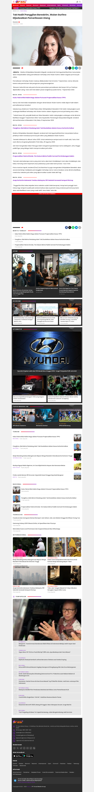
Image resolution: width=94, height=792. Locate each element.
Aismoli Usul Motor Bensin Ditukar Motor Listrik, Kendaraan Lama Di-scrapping (63, 398)
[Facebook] (66, 68)
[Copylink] (79, 68)
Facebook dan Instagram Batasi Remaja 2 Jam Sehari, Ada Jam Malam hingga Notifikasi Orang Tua (46, 518)
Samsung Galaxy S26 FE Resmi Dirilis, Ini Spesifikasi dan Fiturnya (34, 523)
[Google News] (34, 748)
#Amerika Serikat (42, 425)
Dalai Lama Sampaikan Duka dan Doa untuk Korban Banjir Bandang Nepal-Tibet (62, 560)
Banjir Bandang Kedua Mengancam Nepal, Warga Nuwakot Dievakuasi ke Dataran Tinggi (42, 456)
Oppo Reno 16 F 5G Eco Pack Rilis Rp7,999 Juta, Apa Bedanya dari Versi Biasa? (44, 652)
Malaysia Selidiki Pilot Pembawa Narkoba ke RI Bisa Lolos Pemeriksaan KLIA (44, 690)
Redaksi (15, 22)
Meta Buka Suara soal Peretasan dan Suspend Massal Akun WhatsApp (36, 529)
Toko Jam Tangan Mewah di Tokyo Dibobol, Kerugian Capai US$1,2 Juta (62, 589)
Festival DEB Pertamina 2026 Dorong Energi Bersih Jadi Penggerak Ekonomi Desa (46, 319)
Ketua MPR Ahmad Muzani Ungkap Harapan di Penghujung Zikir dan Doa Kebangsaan (47, 667)
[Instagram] (24, 748)
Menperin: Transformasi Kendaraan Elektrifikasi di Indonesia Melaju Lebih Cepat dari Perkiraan (47, 645)
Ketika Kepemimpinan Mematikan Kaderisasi (47, 289)
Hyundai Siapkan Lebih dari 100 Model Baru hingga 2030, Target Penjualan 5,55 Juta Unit (47, 371)
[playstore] (28, 757)
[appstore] (17, 757)
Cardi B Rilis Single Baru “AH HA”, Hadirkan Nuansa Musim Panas (40, 697)
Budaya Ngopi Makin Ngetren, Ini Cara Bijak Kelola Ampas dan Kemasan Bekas (39, 465)
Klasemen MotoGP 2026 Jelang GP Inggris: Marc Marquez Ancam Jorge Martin (45, 705)
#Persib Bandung (64, 425)
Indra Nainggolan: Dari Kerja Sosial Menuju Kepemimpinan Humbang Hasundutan (68, 290)
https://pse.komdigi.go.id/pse (26, 782)
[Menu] (13, 1)
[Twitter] (69, 68)
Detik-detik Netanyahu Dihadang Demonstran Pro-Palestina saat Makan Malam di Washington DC (47, 675)
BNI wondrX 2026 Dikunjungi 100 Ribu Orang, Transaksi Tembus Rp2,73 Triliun (69, 319)
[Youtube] (27, 748)
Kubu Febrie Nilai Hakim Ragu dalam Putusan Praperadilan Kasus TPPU (39, 98)
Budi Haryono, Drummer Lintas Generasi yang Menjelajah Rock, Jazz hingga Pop (23, 292)
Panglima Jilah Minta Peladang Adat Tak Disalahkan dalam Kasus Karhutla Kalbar (51, 8)
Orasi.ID (16, 10)
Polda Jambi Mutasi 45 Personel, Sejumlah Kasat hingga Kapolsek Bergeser (38, 475)
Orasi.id (29, 786)
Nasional (24, 10)
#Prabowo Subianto (19, 425)
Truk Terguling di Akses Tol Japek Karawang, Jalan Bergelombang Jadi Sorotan (45, 712)
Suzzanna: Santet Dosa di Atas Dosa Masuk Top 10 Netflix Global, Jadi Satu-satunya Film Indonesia (49, 682)
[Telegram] (76, 68)
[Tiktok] (30, 748)
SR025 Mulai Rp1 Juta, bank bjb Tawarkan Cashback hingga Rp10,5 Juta (24, 319)
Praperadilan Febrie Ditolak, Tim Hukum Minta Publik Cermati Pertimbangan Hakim (43, 156)
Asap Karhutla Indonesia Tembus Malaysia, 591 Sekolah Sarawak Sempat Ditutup (43, 180)
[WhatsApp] (73, 68)
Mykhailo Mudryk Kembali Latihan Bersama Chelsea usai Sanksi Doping (42, 660)
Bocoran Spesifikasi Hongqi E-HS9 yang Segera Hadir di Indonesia (28, 398)
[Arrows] (14, 268)
